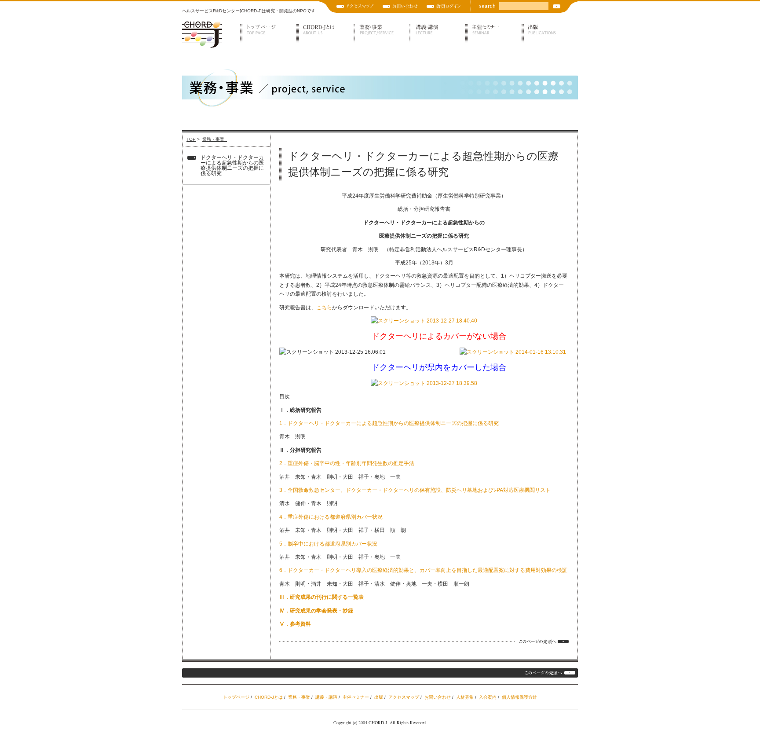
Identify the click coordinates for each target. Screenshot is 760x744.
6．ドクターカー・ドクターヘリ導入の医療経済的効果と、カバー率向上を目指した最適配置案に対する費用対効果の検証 (423, 570)
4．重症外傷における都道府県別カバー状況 (331, 517)
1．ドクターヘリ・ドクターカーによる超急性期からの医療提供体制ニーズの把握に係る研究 (389, 423)
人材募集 (465, 697)
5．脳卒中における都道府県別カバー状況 (328, 544)
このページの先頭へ (544, 641)
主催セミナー (493, 33)
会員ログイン (444, 6)
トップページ (268, 33)
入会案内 (488, 697)
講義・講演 (437, 33)
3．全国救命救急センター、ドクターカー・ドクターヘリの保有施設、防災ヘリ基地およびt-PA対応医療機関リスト (415, 490)
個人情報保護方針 (519, 697)
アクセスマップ (355, 6)
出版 (550, 33)
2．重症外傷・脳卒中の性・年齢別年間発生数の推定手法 (346, 463)
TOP (191, 139)
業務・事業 (381, 33)
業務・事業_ (214, 139)
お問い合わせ (400, 6)
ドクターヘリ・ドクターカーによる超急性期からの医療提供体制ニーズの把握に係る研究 (232, 165)
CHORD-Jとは (324, 33)
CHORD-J (202, 34)
